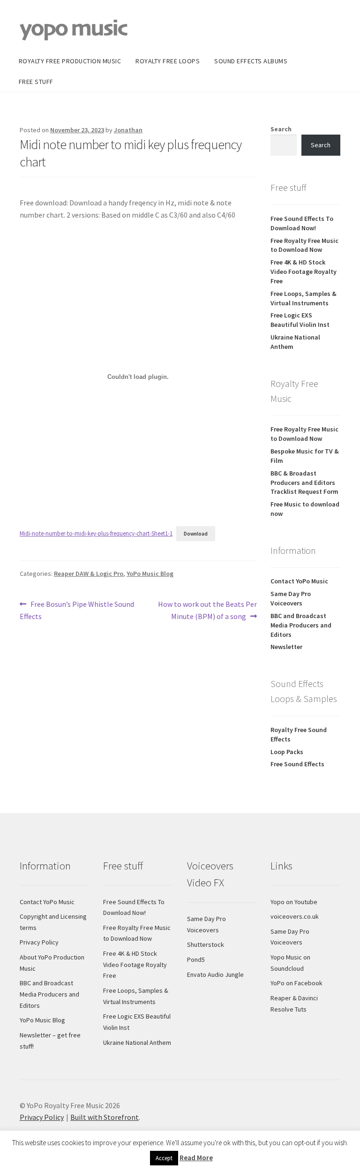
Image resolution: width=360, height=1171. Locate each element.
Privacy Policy (39, 942)
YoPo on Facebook (296, 983)
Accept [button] (164, 1158)
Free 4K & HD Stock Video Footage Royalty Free (303, 271)
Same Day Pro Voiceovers (290, 598)
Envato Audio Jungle (215, 974)
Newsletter (286, 646)
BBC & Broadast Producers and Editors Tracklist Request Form (304, 482)
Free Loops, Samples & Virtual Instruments (303, 298)
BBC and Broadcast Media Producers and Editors (300, 625)
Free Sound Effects (297, 764)
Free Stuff (36, 81)
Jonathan (128, 130)
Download (196, 533)
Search (281, 129)
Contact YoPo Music (299, 581)
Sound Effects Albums (250, 61)
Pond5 (196, 959)
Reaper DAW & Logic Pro (88, 573)
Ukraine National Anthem (137, 1042)
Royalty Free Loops (167, 61)
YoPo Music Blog (150, 573)
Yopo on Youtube (293, 902)
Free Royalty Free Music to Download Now (304, 245)
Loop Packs (286, 752)
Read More (196, 1157)
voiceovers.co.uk (294, 916)
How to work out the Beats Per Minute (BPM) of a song (207, 610)
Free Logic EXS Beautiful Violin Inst (300, 320)
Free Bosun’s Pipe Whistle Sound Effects (77, 610)
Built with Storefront (104, 1117)
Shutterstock (205, 944)
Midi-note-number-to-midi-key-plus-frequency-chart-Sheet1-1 (96, 533)
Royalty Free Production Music (70, 61)
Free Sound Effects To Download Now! (301, 223)
